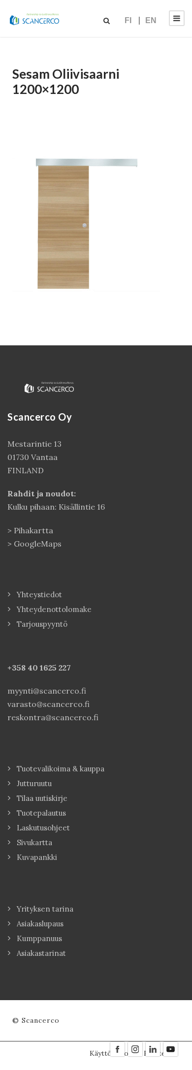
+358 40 (23, 668)
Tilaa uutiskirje (42, 798)
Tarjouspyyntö (42, 624)
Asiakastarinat (41, 953)
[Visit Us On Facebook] (117, 1048)
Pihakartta (33, 530)
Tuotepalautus (41, 813)
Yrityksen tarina (45, 909)
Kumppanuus (39, 938)
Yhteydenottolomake (54, 609)
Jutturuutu (34, 783)
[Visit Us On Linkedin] (152, 1048)
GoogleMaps (38, 544)
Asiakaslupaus (40, 923)
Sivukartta (34, 842)
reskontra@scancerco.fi (52, 717)
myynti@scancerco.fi (46, 691)
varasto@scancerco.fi (48, 704)
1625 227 (55, 668)
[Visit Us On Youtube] (170, 1048)
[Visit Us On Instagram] (135, 1048)
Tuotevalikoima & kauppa (60, 768)
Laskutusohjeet (43, 827)
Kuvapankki (37, 857)
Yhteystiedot (39, 594)
